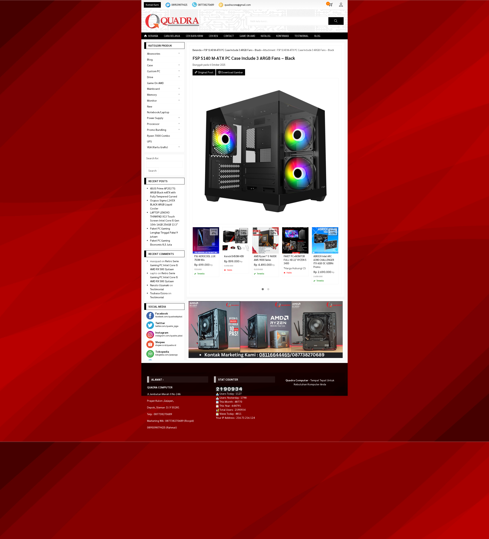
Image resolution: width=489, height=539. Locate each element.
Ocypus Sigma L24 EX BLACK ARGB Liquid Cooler (162, 204)
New (149, 106)
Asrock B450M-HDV (234, 256)
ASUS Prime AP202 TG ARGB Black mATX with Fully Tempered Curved (163, 192)
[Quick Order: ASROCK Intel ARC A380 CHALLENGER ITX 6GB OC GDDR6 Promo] (336, 250)
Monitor (152, 100)
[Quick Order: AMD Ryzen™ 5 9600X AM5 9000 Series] (276, 250)
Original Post (205, 72)
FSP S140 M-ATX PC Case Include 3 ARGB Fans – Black (232, 50)
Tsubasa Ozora (159, 293)
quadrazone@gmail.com (237, 4)
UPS (149, 141)
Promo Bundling (156, 129)
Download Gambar (232, 72)
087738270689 (206, 4)
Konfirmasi (282, 35)
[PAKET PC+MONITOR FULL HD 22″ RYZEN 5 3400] (295, 240)
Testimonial (302, 35)
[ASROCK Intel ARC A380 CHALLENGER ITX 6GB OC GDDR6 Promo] (325, 240)
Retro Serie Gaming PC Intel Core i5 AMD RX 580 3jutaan (164, 265)
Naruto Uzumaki (159, 285)
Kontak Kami (152, 4)
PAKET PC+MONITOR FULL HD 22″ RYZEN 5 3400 (295, 260)
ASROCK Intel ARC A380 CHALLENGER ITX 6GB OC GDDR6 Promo (323, 262)
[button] (336, 21)
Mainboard (153, 88)
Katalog (265, 35)
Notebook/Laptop (158, 112)
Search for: (152, 158)
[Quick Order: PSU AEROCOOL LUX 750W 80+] (217, 250)
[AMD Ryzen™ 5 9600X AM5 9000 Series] (265, 240)
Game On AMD (247, 35)
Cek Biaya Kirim (194, 35)
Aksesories (153, 53)
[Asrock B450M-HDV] (236, 240)
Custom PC (153, 71)
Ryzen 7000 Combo (158, 135)
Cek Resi (213, 35)
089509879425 (179, 4)
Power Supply (155, 118)
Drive (150, 77)
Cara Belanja (172, 35)
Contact (229, 35)
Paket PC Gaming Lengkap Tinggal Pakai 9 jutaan (164, 232)
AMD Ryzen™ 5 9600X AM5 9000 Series (265, 258)
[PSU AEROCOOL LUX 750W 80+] (206, 240)
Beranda (153, 35)
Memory (152, 94)
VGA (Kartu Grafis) (157, 147)
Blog (317, 35)
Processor (153, 123)
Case (150, 65)
